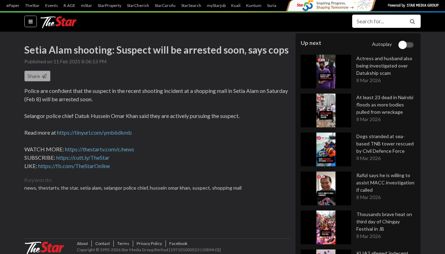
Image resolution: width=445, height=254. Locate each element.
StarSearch (191, 5)
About (82, 243)
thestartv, (49, 188)
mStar (86, 5)
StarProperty (109, 5)
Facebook (178, 243)
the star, (70, 188)
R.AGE (69, 5)
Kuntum (253, 5)
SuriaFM (275, 5)
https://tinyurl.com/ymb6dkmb (94, 132)
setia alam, (92, 188)
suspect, (202, 188)
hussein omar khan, (171, 188)
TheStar (32, 5)
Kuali (236, 5)
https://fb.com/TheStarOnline (74, 165)
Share (34, 76)
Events (51, 5)
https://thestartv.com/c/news (99, 149)
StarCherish (138, 5)
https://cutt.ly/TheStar (83, 157)
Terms (123, 243)
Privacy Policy (149, 243)
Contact (102, 243)
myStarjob (216, 5)
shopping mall (227, 188)
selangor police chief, (127, 188)
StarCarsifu (165, 5)
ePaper (12, 5)
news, (31, 188)
